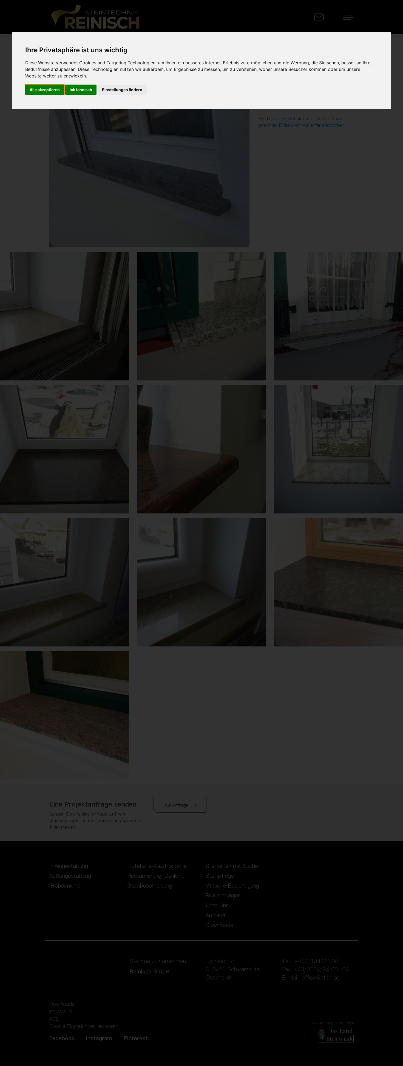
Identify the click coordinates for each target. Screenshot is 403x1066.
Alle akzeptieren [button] (45, 89)
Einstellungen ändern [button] (122, 89)
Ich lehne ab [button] (81, 89)
